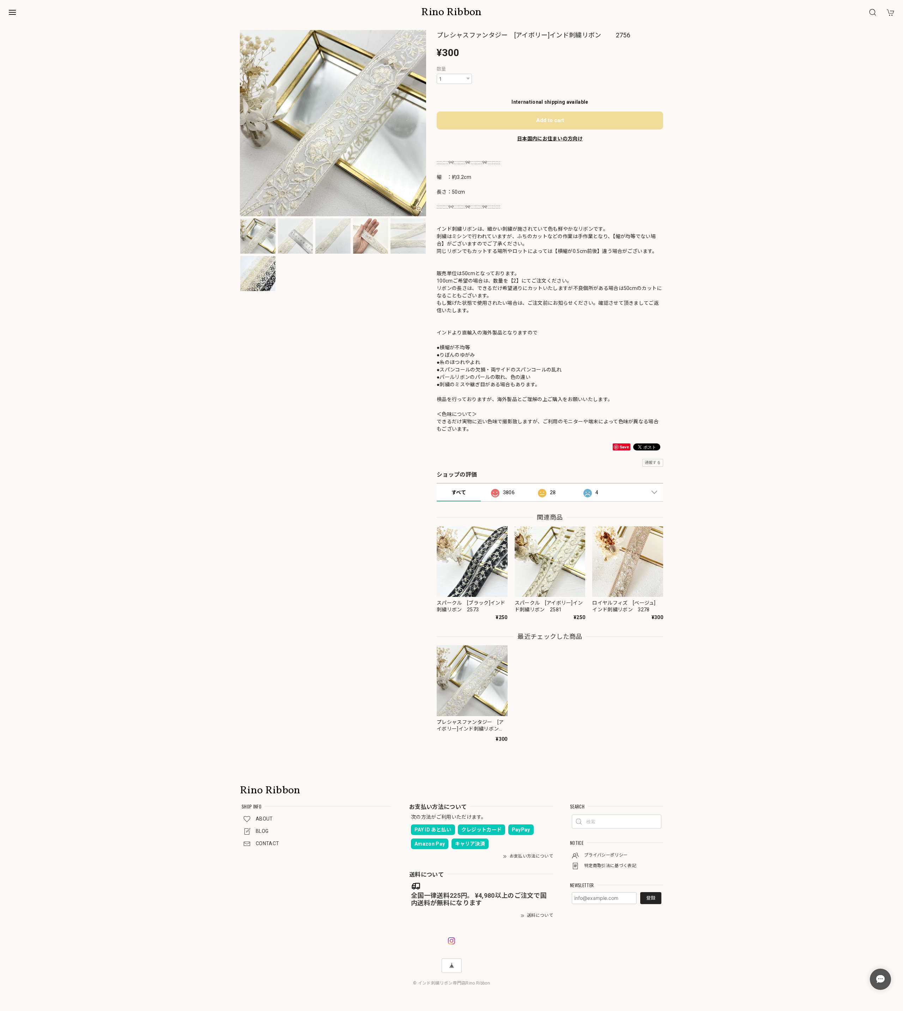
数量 (441, 69)
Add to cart (550, 120)
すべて (459, 492)
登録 (650, 898)
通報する (653, 462)
